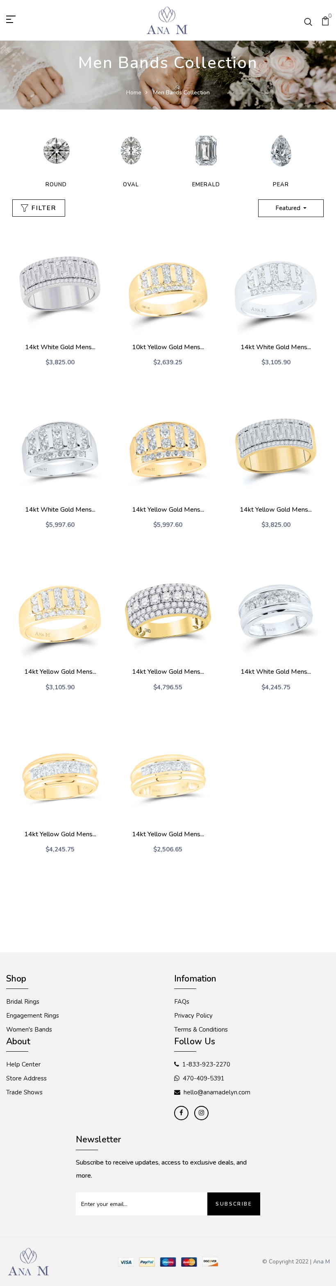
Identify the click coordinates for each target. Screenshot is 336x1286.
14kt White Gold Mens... (60, 347)
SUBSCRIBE (234, 1204)
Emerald (206, 184)
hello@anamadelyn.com (217, 1092)
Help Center (23, 1064)
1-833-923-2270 (206, 1064)
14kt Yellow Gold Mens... (168, 509)
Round (56, 184)
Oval (131, 184)
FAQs (181, 1002)
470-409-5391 (204, 1078)
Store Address (26, 1078)
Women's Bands (29, 1029)
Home (133, 92)
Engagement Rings (32, 1015)
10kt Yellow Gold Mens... (168, 347)
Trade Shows (24, 1092)
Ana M (321, 1261)
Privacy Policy (193, 1015)
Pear (281, 184)
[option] (55, 158)
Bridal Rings (22, 1002)
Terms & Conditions (201, 1029)
